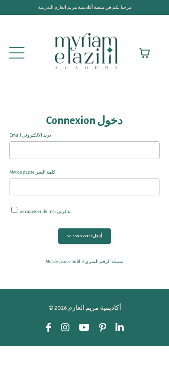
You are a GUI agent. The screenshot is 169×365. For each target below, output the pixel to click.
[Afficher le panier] (144, 52)
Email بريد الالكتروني (30, 135)
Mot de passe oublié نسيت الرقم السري (84, 261)
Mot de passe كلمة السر (32, 172)
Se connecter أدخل (84, 236)
